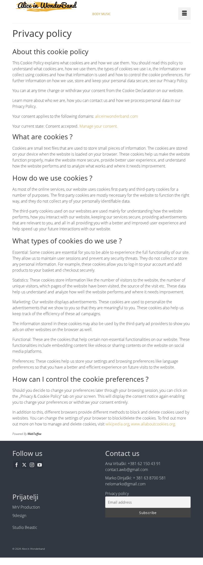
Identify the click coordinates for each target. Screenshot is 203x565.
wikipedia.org (117, 424)
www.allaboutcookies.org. (153, 424)
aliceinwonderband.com (116, 116)
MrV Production (26, 507)
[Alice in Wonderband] (101, 6)
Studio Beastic (24, 527)
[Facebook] (16, 465)
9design (19, 515)
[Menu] (184, 13)
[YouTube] (39, 465)
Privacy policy (117, 493)
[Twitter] (24, 465)
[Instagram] (31, 465)
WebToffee (34, 434)
